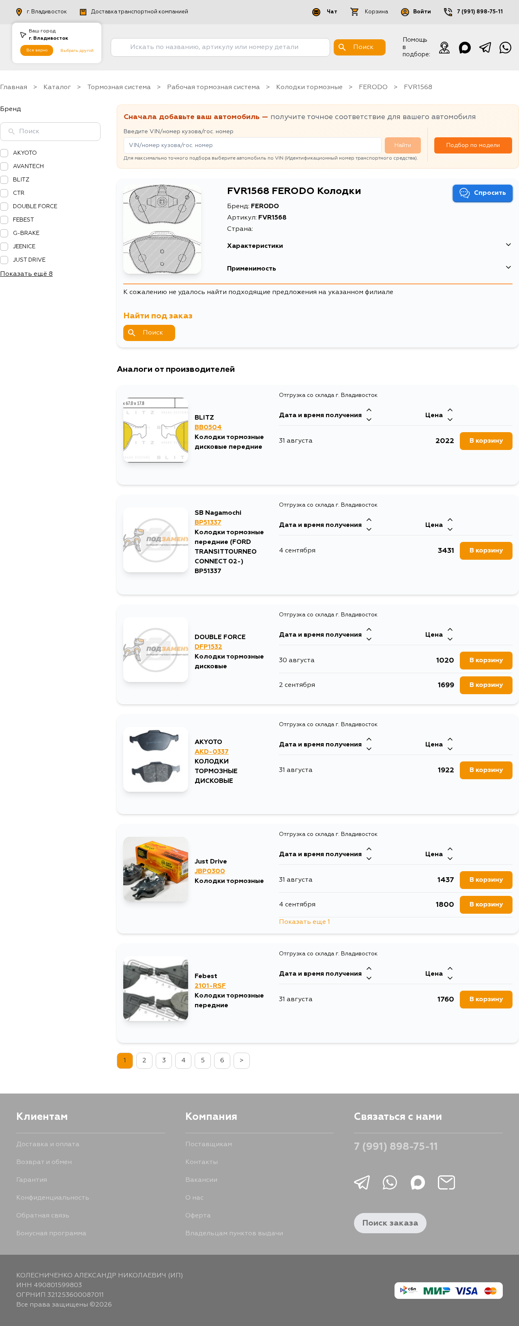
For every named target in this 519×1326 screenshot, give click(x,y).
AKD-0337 (212, 752)
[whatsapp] (505, 47)
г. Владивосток (47, 12)
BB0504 (208, 427)
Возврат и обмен (44, 1162)
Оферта (198, 1216)
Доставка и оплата (47, 1144)
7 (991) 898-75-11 (480, 12)
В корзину (486, 441)
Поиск (153, 333)
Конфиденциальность (52, 1198)
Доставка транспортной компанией (139, 12)
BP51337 (208, 523)
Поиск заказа (390, 1223)
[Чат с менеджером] (444, 47)
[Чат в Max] (465, 47)
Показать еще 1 (304, 922)
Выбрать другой (77, 51)
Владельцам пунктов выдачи (234, 1233)
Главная (13, 87)
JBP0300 (210, 871)
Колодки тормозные (309, 87)
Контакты (201, 1162)
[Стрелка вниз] (369, 420)
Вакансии (201, 1180)
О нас (194, 1198)
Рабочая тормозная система (213, 87)
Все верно (36, 50)
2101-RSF (210, 986)
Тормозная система (119, 87)
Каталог (57, 87)
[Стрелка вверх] (369, 411)
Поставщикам (208, 1144)
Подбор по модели (473, 145)
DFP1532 (208, 647)
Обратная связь (42, 1216)
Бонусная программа (51, 1233)
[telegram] (485, 47)
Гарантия (31, 1180)
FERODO (373, 87)
